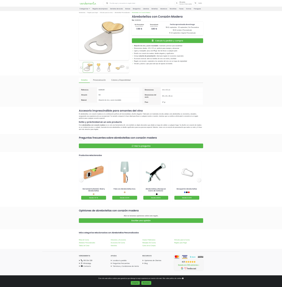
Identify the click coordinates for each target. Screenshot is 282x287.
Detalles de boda (116, 9)
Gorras (188, 9)
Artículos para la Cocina (182, 240)
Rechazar (146, 283)
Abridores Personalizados (87, 243)
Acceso (182, 4)
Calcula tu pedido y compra (169, 40)
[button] (107, 3)
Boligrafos (136, 9)
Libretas (146, 9)
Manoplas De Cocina (149, 243)
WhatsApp (87, 263)
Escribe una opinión (141, 220)
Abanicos (163, 9)
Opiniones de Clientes (152, 260)
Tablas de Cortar (84, 245)
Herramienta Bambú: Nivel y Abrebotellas (94, 190)
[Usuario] (177, 3)
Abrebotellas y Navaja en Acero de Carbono (156, 190)
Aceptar (135, 283)
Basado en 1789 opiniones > (188, 265)
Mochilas (173, 9)
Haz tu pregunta (142, 146)
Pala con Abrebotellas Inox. (125, 189)
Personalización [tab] (99, 80)
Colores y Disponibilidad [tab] (121, 80)
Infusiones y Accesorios (118, 240)
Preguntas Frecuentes (121, 263)
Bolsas (127, 9)
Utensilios (114, 245)
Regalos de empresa (100, 9)
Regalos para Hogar (180, 243)
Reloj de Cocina (84, 240)
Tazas (181, 9)
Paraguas (197, 9)
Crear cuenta (188, 4)
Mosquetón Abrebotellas (187, 189)
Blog (146, 263)
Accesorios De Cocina (118, 243)
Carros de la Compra (149, 245)
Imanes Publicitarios (148, 240)
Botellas (155, 9)
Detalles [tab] (84, 80)
